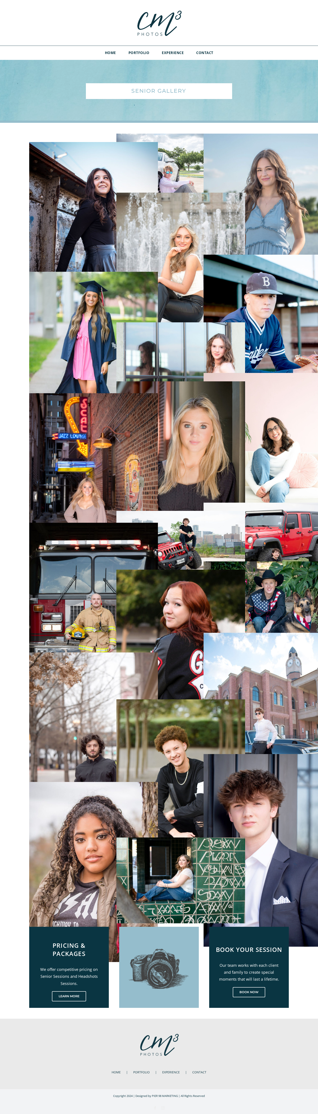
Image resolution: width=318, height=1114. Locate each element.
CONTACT (199, 1072)
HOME (116, 1072)
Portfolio (141, 1072)
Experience (171, 1072)
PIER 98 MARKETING (165, 1096)
